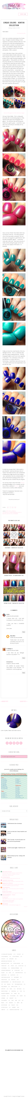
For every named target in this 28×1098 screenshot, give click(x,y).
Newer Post (5, 701)
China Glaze (3, 965)
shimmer (15, 513)
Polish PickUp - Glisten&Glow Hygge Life (11, 905)
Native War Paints (5, 981)
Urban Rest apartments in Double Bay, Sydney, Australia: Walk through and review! (13, 885)
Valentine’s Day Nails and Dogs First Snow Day (12, 893)
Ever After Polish (19, 972)
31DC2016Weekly (4, 956)
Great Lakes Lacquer (5, 977)
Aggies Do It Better (7, 883)
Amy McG (8, 511)
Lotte (7, 614)
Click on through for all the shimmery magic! (14, 113)
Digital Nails (17, 970)
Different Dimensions (5, 970)
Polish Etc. (10, 1096)
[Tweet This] (8, 507)
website (22, 482)
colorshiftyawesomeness (10, 512)
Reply (23, 632)
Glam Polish (3, 975)
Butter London (17, 963)
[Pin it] (15, 507)
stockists (17, 486)
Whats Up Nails (4, 991)
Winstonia (13, 991)
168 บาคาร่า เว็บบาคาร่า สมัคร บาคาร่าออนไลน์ (12, 899)
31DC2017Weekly (15, 956)
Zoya (21, 991)
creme (15, 993)
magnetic (11, 1002)
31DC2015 (19, 954)
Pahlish (8, 984)
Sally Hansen (4, 986)
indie (12, 1000)
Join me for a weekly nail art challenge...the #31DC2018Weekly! (14, 770)
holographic (4, 1000)
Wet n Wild (19, 988)
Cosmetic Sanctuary (7, 880)
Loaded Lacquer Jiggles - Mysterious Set (16, 847)
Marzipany (5, 903)
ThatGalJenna (6, 887)
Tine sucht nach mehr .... (9, 900)
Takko (11, 988)
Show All (25, 906)
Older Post (23, 701)
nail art (13, 1005)
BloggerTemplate (20, 1096)
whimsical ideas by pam (14, 1009)
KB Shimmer (16, 977)
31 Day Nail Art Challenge (6, 954)
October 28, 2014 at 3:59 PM (16, 637)
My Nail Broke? (5, 896)
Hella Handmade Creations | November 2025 (12, 881)
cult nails (3, 995)
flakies (21, 995)
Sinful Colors (14, 986)
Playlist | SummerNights (8, 902)
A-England (11, 958)
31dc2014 (3, 958)
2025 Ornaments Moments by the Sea (11, 878)
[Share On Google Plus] (13, 507)
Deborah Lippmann (15, 968)
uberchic (3, 1009)
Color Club (20, 965)
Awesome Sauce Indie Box (6, 961)
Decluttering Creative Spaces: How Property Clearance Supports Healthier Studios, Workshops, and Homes (12, 874)
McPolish (9, 513)
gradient (11, 998)
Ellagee (2, 972)
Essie (10, 972)
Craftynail (5, 897)
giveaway (3, 998)
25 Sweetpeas (6, 877)
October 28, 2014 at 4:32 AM (12, 616)
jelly (20, 512)
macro (4, 513)
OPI (2, 984)
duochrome (12, 995)
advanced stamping (5, 993)
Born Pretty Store (5, 963)
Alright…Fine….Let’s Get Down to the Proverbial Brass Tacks (13, 889)
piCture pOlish (4, 1007)
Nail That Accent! (7, 871)
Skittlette (3, 988)
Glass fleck (12, 975)
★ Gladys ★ (9, 648)
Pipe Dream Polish (18, 984)
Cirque (14, 511)
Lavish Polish (4, 979)
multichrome (4, 1005)
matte (18, 1002)
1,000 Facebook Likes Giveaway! (14, 823)
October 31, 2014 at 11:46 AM (12, 663)
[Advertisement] (14, 1029)
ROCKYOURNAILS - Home (8, 894)
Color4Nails (4, 968)
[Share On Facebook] (10, 507)
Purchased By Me (21, 33)
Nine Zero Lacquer (17, 981)
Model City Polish (6, 891)
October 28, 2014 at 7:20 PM (12, 650)
